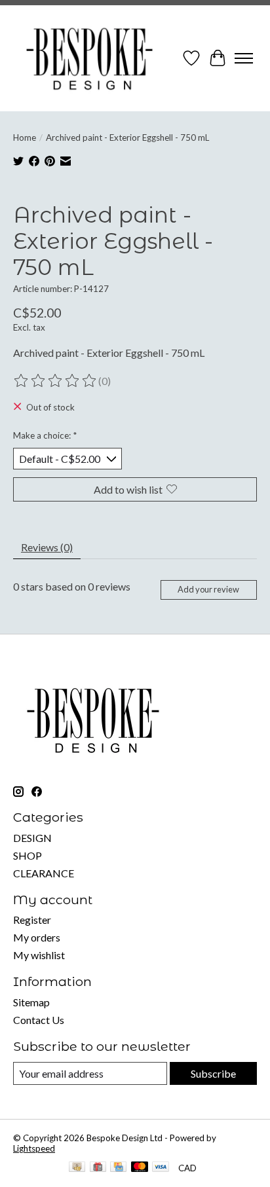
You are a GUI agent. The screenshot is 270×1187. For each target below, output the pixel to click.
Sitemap (31, 1002)
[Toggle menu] (244, 58)
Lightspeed (34, 1148)
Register (32, 919)
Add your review (208, 589)
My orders (36, 937)
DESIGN (32, 837)
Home (24, 137)
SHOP (27, 855)
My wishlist (39, 955)
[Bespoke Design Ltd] (89, 58)
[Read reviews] (55, 381)
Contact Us (38, 1020)
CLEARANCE (43, 873)
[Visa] (160, 1167)
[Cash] (77, 1167)
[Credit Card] (118, 1167)
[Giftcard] (98, 1167)
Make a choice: (45, 435)
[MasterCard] (139, 1167)
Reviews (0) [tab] (47, 547)
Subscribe (213, 1073)
